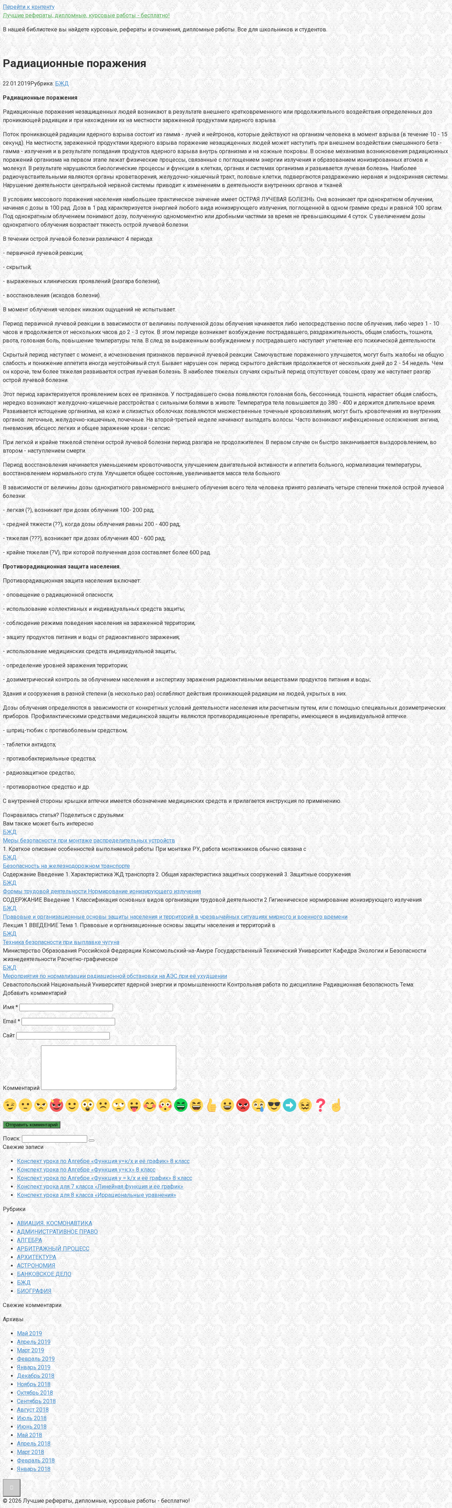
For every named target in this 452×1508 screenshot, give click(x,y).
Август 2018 (33, 1409)
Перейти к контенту (29, 7)
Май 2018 (29, 1435)
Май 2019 (29, 1333)
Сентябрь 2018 (36, 1401)
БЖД (62, 83)
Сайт (9, 1035)
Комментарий (21, 1088)
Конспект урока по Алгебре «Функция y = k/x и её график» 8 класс (104, 1178)
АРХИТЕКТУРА (36, 1257)
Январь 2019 (33, 1367)
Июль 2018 (32, 1418)
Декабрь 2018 (35, 1375)
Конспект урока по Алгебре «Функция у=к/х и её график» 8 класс (103, 1161)
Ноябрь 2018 (33, 1384)
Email (11, 1021)
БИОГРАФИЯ (34, 1291)
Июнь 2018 (32, 1426)
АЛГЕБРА (29, 1240)
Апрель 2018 (33, 1443)
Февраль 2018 (36, 1460)
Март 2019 (30, 1350)
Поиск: (12, 1138)
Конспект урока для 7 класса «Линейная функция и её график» (100, 1186)
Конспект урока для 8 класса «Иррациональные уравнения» (96, 1195)
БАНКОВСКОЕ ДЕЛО (44, 1274)
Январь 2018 (33, 1469)
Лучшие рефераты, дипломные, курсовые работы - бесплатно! (86, 15)
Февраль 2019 (36, 1358)
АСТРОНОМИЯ (36, 1265)
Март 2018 (30, 1452)
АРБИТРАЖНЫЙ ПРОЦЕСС (53, 1248)
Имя (10, 1007)
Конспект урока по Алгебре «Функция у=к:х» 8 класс (86, 1169)
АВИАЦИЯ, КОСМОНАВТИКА (54, 1223)
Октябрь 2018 (35, 1392)
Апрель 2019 (33, 1342)
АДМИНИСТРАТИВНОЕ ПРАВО (57, 1231)
